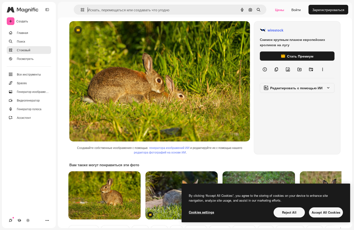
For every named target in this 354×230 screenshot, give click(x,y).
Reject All (289, 212)
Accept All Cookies (326, 212)
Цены (279, 9)
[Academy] (19, 220)
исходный (101, 30)
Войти (296, 9)
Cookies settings (201, 212)
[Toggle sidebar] (47, 9)
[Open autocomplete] (80, 10)
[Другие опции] (322, 69)
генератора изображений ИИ (169, 148)
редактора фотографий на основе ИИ (160, 152)
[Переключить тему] (28, 220)
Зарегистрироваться (328, 9)
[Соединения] (10, 220)
